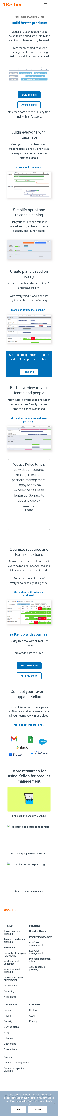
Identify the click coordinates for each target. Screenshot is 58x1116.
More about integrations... (29, 724)
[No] (54, 1103)
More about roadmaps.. (29, 167)
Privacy (37, 1109)
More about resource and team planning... (29, 420)
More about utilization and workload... (29, 594)
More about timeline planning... (29, 310)
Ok (18, 1109)
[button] (8, 494)
